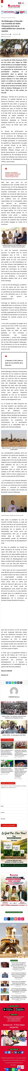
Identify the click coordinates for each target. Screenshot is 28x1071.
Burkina (13, 17)
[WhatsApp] (12, 683)
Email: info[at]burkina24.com (14, 1020)
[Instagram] (19, 1069)
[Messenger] (10, 683)
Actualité (9, 17)
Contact (22, 1016)
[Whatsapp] (13, 1069)
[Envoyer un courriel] (10, 34)
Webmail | (13, 1018)
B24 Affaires (13, 1065)
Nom (2, 806)
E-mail (3, 812)
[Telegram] (15, 683)
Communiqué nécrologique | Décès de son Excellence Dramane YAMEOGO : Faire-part (19, 983)
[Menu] (2, 7)
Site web (3, 818)
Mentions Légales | (8, 1016)
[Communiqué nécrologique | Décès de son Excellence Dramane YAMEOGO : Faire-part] (5, 983)
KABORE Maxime (6, 34)
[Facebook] (7, 1069)
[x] (9, 1053)
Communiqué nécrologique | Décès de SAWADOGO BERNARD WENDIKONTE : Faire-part (19, 990)
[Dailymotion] (22, 1053)
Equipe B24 (19, 1018)
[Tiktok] (19, 1053)
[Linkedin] (16, 1069)
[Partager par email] (18, 683)
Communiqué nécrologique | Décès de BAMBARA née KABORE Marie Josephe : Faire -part (18, 997)
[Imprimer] (21, 683)
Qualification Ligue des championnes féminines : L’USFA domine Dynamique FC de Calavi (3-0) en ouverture (21, 753)
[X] (10, 1069)
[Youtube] (12, 1053)
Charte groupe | (16, 1016)
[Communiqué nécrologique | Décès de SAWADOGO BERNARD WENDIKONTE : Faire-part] (5, 991)
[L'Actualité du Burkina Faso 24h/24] (14, 6)
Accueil (4, 17)
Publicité (8, 1018)
